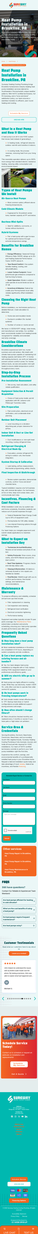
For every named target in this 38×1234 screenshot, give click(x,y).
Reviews (19, 1129)
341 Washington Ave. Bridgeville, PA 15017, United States (19, 1108)
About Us (19, 1134)
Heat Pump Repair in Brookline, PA (18, 854)
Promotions (19, 1132)
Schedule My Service (19, 113)
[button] (29, 5)
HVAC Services (19, 1124)
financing (22, 766)
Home (3, 61)
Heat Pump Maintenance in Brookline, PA (16, 870)
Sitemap (24, 1216)
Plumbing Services (19, 1127)
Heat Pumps (12, 61)
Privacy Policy (15, 1216)
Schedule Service (19, 1179)
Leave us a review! (19, 953)
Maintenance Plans (24, 622)
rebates (22, 764)
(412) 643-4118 (19, 120)
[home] (18, 5)
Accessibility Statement (19, 1214)
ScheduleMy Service (19, 1064)
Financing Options (19, 1200)
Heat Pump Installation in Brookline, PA (14, 65)
